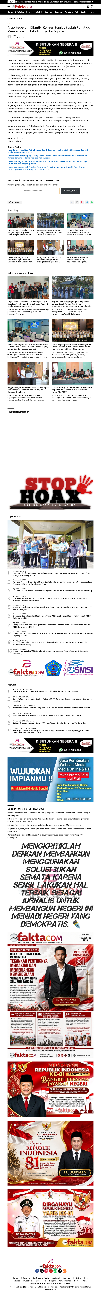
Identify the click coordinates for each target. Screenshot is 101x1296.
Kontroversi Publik (41, 1278)
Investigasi (28, 1281)
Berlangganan (70, 190)
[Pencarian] (92, 7)
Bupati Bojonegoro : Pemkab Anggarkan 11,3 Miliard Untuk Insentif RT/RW (45, 691)
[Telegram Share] (87, 202)
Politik (76, 1281)
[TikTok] (60, 1271)
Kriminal (68, 1283)
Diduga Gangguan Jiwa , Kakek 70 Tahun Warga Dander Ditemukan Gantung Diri (49, 723)
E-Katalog (25, 1278)
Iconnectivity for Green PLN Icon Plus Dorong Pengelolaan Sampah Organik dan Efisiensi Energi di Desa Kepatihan (52, 574)
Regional (66, 1278)
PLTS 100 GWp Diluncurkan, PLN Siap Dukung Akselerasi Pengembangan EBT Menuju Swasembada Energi (50, 643)
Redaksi (54, 1287)
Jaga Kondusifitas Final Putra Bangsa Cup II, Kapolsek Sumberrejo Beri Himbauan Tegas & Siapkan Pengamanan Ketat (48, 151)
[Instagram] (46, 1271)
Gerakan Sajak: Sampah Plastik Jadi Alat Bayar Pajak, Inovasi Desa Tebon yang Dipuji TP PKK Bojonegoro (52, 608)
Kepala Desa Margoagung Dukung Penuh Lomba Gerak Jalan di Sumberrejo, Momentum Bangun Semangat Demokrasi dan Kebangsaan (47, 157)
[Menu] (9, 6)
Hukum (58, 1283)
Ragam (52, 1281)
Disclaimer (64, 1287)
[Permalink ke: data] (9, 36)
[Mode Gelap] (88, 7)
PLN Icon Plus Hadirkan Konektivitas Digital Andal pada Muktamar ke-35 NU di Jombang (52, 591)
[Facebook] (37, 1271)
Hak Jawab (47, 1283)
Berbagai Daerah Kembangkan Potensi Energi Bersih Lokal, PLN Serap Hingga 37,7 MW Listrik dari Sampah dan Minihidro (51, 731)
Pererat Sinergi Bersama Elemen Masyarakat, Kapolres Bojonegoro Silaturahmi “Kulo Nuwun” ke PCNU (79, 259)
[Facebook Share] (72, 202)
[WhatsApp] (55, 1271)
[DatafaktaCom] (21, 6)
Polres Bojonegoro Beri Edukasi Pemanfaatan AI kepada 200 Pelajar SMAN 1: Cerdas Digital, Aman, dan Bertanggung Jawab (48, 162)
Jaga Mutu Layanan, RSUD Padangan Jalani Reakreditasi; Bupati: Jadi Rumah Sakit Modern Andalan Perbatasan (50, 599)
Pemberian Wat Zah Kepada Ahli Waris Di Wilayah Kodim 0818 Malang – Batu (47, 715)
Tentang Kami (16, 1287)
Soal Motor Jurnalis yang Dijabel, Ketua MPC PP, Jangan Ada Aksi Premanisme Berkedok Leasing (52, 700)
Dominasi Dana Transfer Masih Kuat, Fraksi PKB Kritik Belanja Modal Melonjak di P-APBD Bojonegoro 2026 (52, 617)
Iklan (26, 1287)
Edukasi (17, 1281)
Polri (9, 23)
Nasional (56, 1278)
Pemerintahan (65, 1281)
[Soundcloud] (65, 1271)
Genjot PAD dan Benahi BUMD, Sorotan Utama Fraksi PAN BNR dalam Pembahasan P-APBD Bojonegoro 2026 (53, 634)
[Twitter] (42, 1271)
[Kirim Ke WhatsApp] (91, 202)
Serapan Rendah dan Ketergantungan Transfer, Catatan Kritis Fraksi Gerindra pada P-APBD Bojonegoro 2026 (52, 626)
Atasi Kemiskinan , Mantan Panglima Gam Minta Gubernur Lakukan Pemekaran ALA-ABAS (53, 708)
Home (15, 1278)
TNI (44, 1281)
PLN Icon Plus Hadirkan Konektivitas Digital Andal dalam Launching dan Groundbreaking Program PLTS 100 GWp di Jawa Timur (52, 583)
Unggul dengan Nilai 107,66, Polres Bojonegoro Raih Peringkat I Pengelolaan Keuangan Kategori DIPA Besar (49, 259)
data (14, 36)
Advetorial (34, 1283)
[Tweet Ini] (77, 202)
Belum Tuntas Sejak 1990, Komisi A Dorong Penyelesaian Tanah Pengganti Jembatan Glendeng (51, 652)
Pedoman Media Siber (40, 1287)
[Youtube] (51, 1271)
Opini (84, 1281)
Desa (38, 1281)
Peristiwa (77, 1278)
